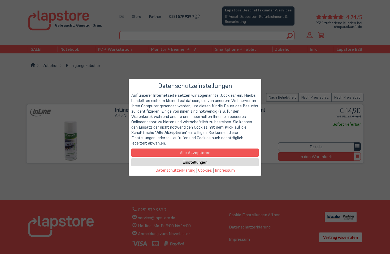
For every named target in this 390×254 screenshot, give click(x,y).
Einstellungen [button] (195, 162)
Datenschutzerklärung (175, 170)
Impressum (225, 170)
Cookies (205, 170)
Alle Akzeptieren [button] (195, 152)
